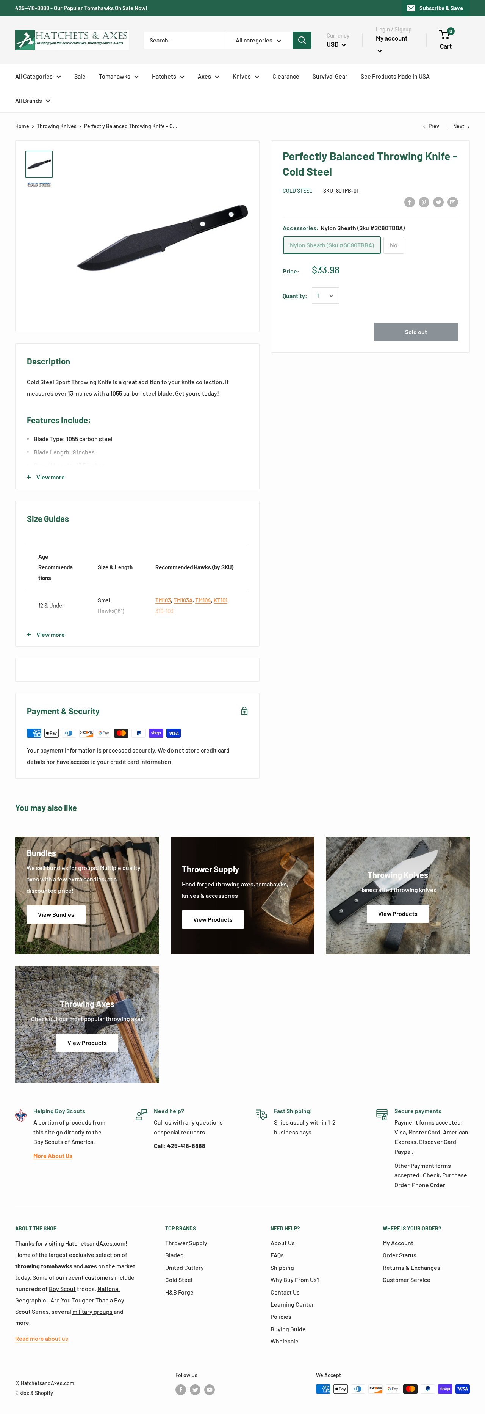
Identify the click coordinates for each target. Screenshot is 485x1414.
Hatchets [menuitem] (164, 76)
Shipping (282, 1267)
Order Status (399, 1254)
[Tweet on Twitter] (438, 201)
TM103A (183, 600)
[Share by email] (452, 201)
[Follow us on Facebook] (180, 1389)
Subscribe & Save (441, 8)
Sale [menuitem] (80, 76)
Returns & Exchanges (411, 1267)
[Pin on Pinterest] (424, 201)
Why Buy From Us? (295, 1279)
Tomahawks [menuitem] (114, 76)
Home (22, 126)
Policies (281, 1316)
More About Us (52, 1155)
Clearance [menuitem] (285, 76)
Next (458, 126)
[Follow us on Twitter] (195, 1389)
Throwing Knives (57, 126)
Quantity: (295, 295)
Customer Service (406, 1279)
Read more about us (41, 1338)
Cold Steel (297, 190)
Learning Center (292, 1304)
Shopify (44, 1393)
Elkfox (22, 1393)
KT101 (220, 600)
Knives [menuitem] (242, 76)
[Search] (302, 40)
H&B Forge (179, 1292)
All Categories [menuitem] (34, 76)
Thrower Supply (186, 1242)
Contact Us (285, 1292)
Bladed (174, 1254)
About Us (283, 1242)
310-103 (164, 610)
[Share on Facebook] (409, 201)
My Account (398, 1242)
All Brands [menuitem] (28, 100)
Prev (434, 126)
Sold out (416, 332)
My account (391, 38)
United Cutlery (184, 1267)
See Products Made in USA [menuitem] (395, 76)
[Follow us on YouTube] (209, 1389)
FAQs (277, 1254)
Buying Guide (288, 1328)
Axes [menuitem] (204, 76)
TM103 (163, 600)
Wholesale (285, 1341)
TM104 (203, 600)
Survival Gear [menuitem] (330, 76)
